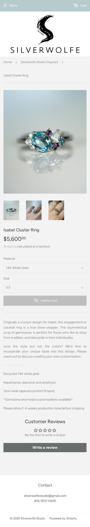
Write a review (45, 447)
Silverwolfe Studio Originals (39, 62)
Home (7, 62)
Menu (13, 6)
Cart (83, 6)
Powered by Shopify (63, 518)
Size (6, 278)
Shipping (9, 246)
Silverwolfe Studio (33, 518)
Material (9, 259)
